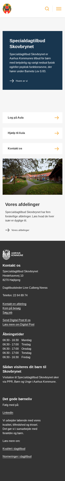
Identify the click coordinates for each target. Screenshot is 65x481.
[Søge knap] (47, 9)
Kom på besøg (12, 308)
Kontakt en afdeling (14, 303)
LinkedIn (8, 412)
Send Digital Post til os (17, 320)
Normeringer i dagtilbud (17, 456)
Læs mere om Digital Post (18, 324)
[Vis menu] (58, 9)
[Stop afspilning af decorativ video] (58, 23)
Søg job (7, 312)
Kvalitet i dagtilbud (14, 448)
